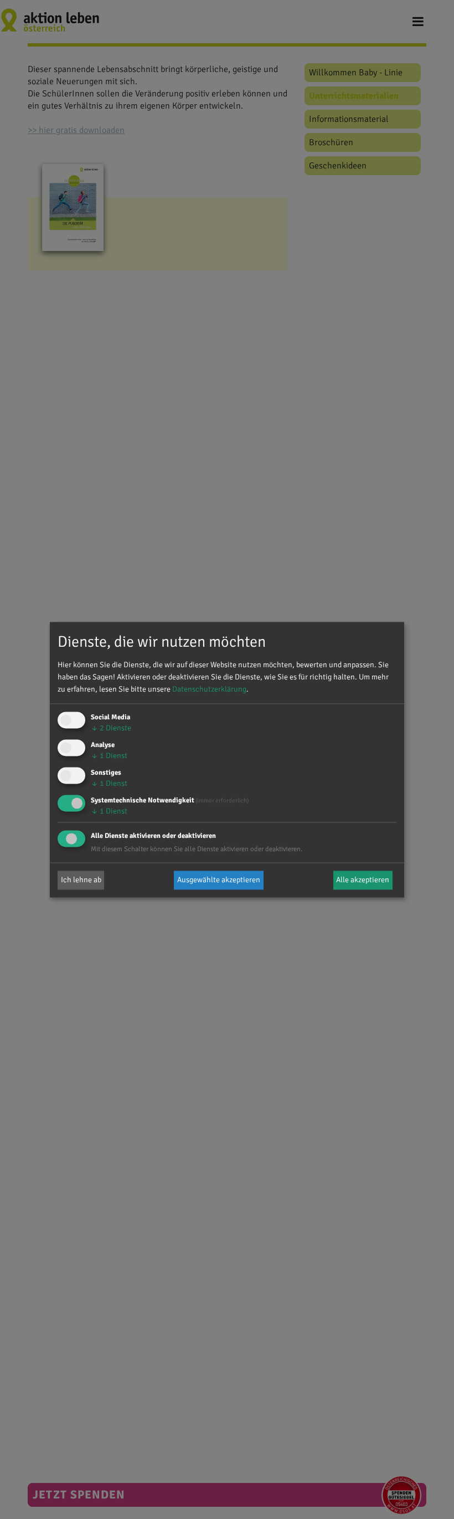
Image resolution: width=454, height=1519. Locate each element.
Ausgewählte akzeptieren (218, 879)
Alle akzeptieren (362, 879)
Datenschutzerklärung (209, 689)
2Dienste (111, 728)
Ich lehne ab (81, 879)
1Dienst (109, 756)
